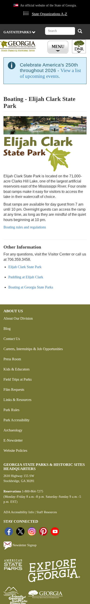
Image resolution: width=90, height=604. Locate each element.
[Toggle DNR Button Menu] (79, 46)
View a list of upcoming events (50, 73)
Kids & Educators (16, 369)
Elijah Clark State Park (25, 267)
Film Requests (13, 390)
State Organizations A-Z (49, 14)
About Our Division (18, 318)
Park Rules (11, 410)
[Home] (20, 46)
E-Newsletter (13, 440)
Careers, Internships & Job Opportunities (33, 349)
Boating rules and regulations (24, 227)
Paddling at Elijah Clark (25, 277)
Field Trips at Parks (17, 379)
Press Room (12, 359)
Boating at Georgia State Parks (30, 287)
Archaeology (12, 430)
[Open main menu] (59, 47)
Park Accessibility (16, 420)
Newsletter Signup (24, 545)
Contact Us (11, 339)
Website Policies (15, 450)
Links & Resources (17, 400)
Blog (7, 329)
